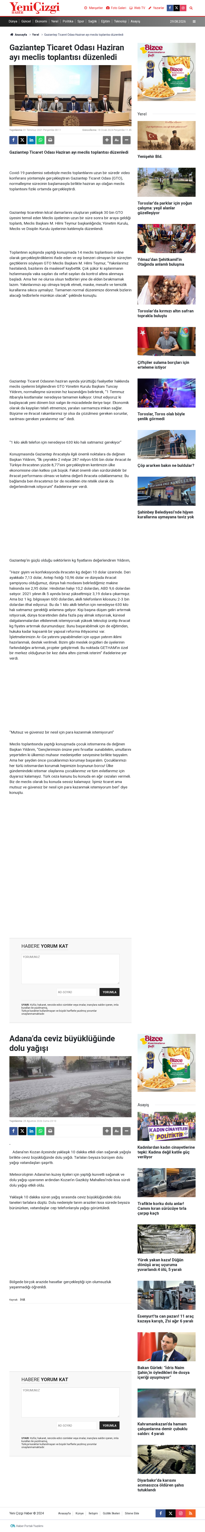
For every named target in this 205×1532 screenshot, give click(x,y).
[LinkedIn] (31, 140)
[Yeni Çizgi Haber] (34, 8)
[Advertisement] (70, 333)
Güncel (26, 21)
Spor (80, 21)
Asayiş (135, 21)
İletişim (93, 1513)
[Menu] (194, 21)
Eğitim (105, 21)
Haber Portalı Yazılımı (29, 1526)
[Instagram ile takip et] (183, 8)
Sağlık (92, 21)
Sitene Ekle (132, 1513)
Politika (68, 21)
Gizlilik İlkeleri (111, 1513)
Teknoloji (120, 21)
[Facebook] (13, 140)
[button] (107, 140)
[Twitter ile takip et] (176, 8)
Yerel (54, 21)
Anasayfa (20, 34)
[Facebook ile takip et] (170, 8)
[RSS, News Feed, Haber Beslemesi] (191, 1513)
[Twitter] (22, 140)
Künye (80, 1513)
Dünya (13, 21)
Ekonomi (41, 21)
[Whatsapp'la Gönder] (40, 140)
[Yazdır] (50, 140)
